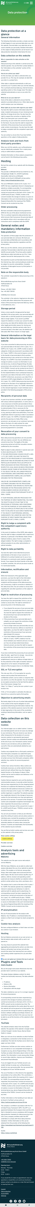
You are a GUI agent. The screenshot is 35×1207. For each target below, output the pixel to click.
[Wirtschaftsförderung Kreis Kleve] (9, 3)
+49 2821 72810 (6, 1160)
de (25, 3)
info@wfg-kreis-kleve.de (8, 1162)
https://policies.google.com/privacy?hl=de (14, 1102)
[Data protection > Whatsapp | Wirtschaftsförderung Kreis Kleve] (17, 1205)
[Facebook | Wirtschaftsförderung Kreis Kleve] (15, 1202)
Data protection (6, 1191)
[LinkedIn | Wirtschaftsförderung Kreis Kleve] (20, 1202)
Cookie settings (7, 839)
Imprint (3, 1189)
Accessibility (5, 1193)
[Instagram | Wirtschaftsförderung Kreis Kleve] (11, 1202)
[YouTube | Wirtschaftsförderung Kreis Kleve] (24, 1202)
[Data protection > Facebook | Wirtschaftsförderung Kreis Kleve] (29, 1205)
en (27, 3)
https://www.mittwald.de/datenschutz (12, 180)
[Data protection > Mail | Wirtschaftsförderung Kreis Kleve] (6, 1205)
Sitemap (3, 1196)
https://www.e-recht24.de (9, 1133)
